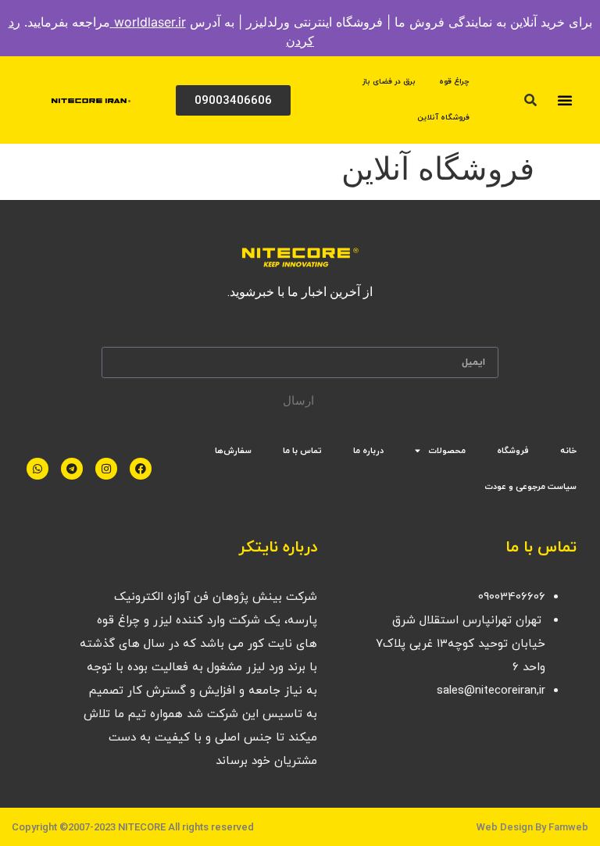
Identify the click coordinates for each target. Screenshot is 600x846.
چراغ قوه (454, 81)
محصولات (447, 450)
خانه (568, 450)
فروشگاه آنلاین (443, 117)
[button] (565, 100)
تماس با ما (302, 450)
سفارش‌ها (233, 450)
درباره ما (368, 450)
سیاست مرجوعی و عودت (530, 486)
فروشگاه (513, 450)
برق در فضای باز (389, 81)
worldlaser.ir (148, 22)
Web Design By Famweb (532, 827)
